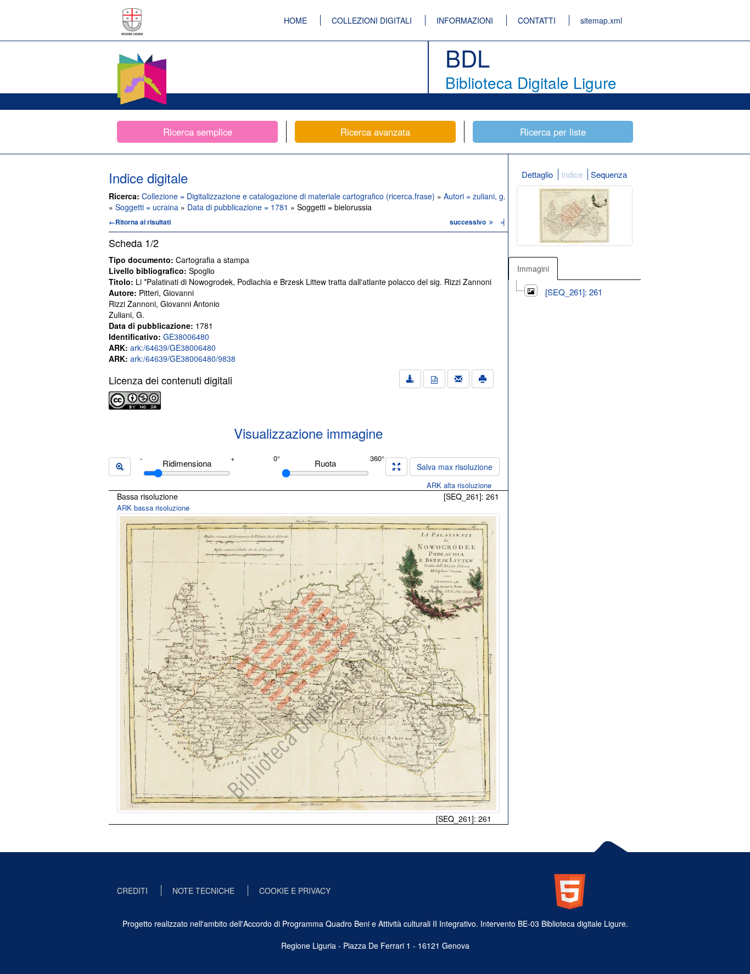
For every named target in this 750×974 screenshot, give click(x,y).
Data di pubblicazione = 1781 (238, 206)
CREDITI (132, 890)
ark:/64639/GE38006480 (173, 347)
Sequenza (609, 174)
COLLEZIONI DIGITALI (372, 20)
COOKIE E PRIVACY (295, 890)
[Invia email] (458, 379)
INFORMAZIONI (464, 20)
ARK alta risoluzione (459, 485)
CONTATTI (537, 20)
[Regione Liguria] (132, 13)
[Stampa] (483, 379)
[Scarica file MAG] (434, 379)
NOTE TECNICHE (203, 890)
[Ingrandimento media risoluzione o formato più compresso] (396, 466)
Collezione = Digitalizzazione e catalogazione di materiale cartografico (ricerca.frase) (289, 196)
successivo (469, 222)
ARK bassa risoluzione (153, 507)
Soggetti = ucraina (148, 206)
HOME (295, 20)
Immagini (533, 268)
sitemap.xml (601, 20)
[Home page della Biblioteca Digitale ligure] (142, 55)
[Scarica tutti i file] (410, 379)
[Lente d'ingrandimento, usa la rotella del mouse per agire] (120, 466)
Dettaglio (537, 174)
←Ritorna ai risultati (140, 222)
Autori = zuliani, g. (475, 196)
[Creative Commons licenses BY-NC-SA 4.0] (135, 399)
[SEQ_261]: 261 (573, 292)
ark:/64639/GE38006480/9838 (183, 358)
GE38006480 (186, 336)
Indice (572, 174)
